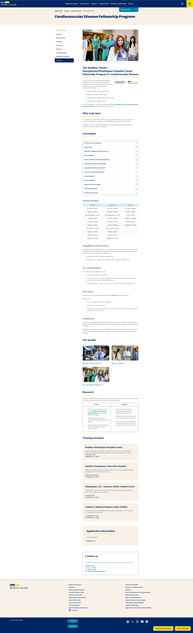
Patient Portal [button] (104, 4)
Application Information (63, 56)
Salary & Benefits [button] (182, 628)
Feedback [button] (128, 590)
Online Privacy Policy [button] (75, 600)
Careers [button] (130, 4)
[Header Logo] (8, 2)
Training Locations (61, 53)
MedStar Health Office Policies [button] (77, 597)
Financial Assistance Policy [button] (76, 592)
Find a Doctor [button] (84, 4)
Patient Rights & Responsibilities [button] (134, 602)
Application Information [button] (163, 628)
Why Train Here (60, 38)
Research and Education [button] (118, 4)
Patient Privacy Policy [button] (75, 602)
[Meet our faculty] (125, 353)
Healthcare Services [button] (71, 4)
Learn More (90, 541)
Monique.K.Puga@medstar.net (96, 571)
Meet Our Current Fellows (91, 363)
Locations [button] (94, 4)
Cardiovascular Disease (89, 11)
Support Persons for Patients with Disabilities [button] (138, 608)
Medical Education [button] (126, 9)
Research (59, 49)
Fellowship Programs (76, 11)
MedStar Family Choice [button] (131, 595)
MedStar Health (58, 11)
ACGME (114, 295)
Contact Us (59, 60)
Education (66, 11)
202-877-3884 (91, 569)
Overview (59, 34)
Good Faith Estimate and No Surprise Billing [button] (137, 592)
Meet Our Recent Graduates (91, 385)
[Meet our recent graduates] (96, 374)
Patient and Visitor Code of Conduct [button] (135, 600)
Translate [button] (74, 610)
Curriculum (59, 42)
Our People (59, 45)
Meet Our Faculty (117, 363)
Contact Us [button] (73, 626)
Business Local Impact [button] (75, 585)
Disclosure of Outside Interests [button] (134, 587)
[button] (182, 3)
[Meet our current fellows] (96, 353)
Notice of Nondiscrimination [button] (133, 597)
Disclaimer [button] (72, 587)
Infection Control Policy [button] (75, 595)
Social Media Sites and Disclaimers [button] (78, 608)
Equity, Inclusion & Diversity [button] (76, 590)
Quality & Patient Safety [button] (132, 605)
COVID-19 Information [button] (131, 585)
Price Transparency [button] (74, 605)
